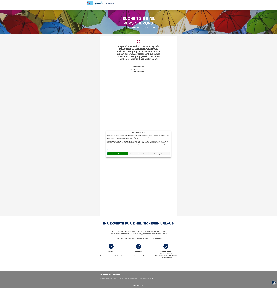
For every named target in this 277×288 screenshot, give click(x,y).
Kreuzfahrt (111, 8)
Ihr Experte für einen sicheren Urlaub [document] (138, 223)
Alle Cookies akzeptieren (118, 154)
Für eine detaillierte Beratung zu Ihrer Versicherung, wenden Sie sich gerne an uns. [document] (138, 238)
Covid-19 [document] (138, 252)
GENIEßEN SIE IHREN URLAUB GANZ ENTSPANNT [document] (138, 27)
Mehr (118, 8)
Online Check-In (120, 278)
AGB (139, 278)
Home (88, 8)
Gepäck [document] (111, 252)
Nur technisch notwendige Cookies (138, 154)
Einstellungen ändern (159, 154)
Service (126, 278)
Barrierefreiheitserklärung (147, 278)
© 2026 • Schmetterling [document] (138, 285)
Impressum (102, 278)
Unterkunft (104, 8)
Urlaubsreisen (95, 8)
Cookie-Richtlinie (111, 149)
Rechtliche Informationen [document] (110, 274)
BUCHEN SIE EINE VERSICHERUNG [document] (138, 20)
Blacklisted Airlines (133, 278)
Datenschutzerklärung (111, 278)
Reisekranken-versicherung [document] (166, 252)
